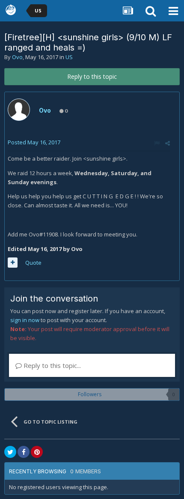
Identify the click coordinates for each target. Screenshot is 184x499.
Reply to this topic (92, 76)
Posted (34, 142)
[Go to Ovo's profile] (19, 110)
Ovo (17, 57)
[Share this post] (167, 143)
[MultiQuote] (13, 262)
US (69, 57)
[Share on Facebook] (24, 452)
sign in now (24, 320)
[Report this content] (157, 143)
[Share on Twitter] (10, 452)
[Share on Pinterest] (37, 452)
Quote (33, 262)
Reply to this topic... (51, 365)
